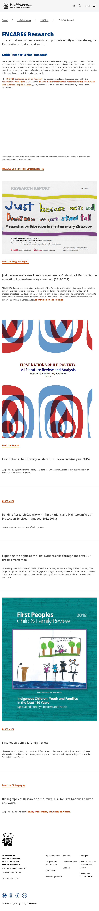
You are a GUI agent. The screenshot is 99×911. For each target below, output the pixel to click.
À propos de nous (53, 855)
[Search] (74, 5)
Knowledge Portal (54, 876)
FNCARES (44, 20)
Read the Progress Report (15, 261)
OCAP (28, 81)
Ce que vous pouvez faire (51, 863)
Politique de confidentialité (86, 875)
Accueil (5, 20)
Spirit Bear (50, 870)
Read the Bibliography (13, 785)
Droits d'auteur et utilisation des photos (88, 864)
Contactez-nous (70, 861)
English (87, 6)
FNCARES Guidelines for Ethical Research (24, 79)
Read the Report (10, 445)
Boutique (84, 855)
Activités (66, 855)
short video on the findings (49, 299)
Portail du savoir (24, 20)
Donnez (66, 867)
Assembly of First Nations (13, 81)
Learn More (8, 500)
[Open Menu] (94, 5)
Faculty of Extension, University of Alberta (48, 811)
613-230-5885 (12, 878)
